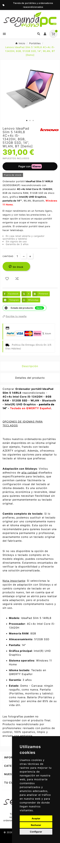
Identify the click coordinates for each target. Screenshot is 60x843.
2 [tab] (30, 120)
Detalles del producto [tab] (30, 377)
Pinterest (43, 293)
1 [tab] (26, 120)
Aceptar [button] (36, 818)
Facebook (13, 293)
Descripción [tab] (30, 366)
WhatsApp (33, 300)
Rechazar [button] (36, 825)
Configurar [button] (36, 831)
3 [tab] (33, 120)
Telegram (14, 300)
